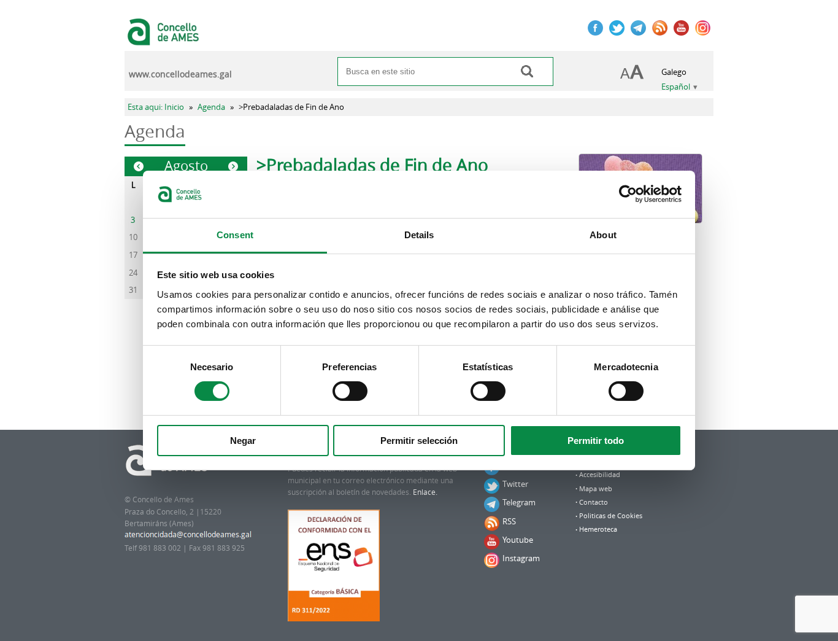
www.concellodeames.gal (180, 74)
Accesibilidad (599, 474)
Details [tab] (419, 235)
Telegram (519, 502)
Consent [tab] (235, 235)
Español (675, 87)
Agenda (211, 107)
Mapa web (595, 488)
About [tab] (603, 235)
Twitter (515, 483)
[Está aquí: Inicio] (165, 39)
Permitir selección (419, 440)
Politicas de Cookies (610, 515)
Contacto (593, 502)
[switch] (350, 391)
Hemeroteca (598, 529)
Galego (673, 72)
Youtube (517, 539)
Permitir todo (595, 440)
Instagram (521, 558)
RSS (509, 521)
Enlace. (425, 492)
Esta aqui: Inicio (156, 107)
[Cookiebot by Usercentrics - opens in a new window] (628, 194)
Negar (243, 440)
